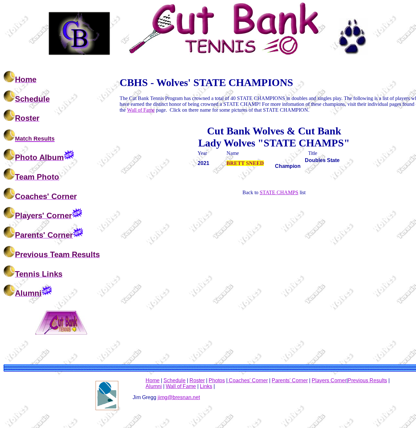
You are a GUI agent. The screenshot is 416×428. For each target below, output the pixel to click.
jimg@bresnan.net (179, 397)
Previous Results (367, 380)
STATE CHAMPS (279, 192)
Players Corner (329, 380)
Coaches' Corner (248, 380)
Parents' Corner (290, 380)
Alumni (154, 386)
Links (206, 386)
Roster (197, 380)
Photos (217, 380)
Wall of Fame (141, 110)
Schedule (174, 380)
